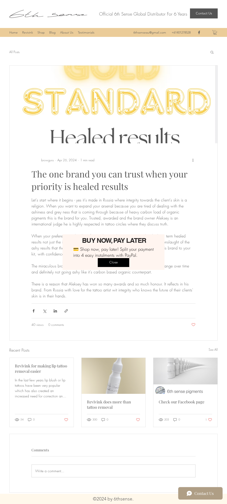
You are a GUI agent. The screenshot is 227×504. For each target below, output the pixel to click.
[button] (113, 262)
